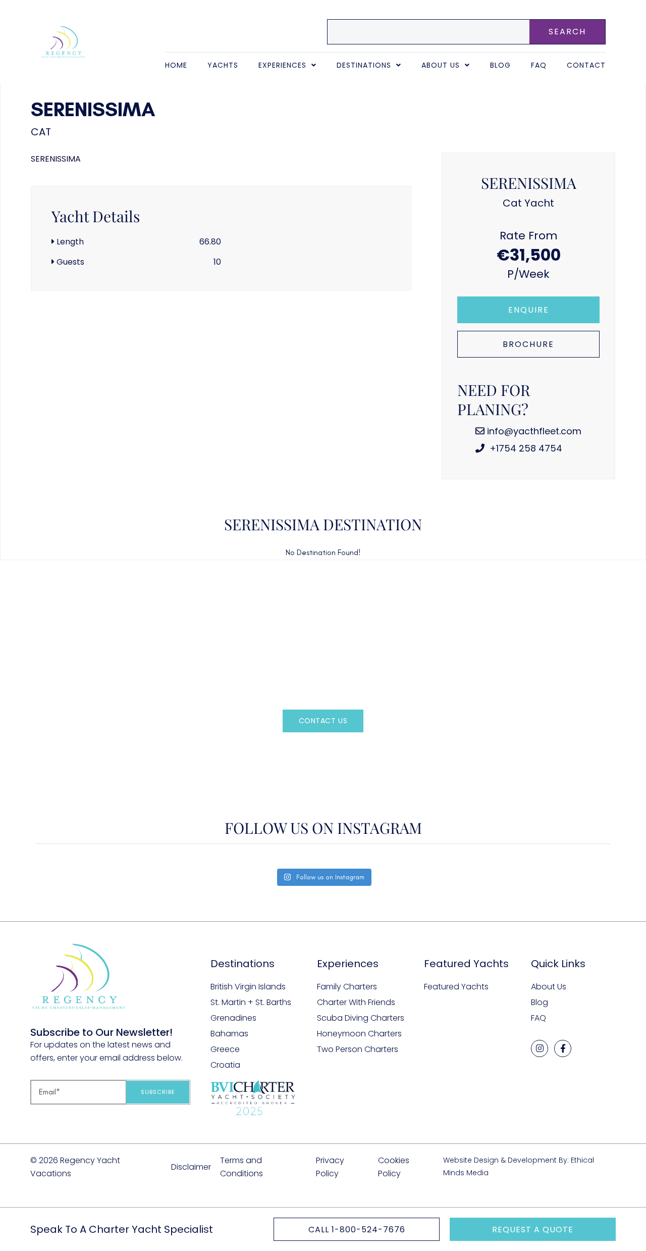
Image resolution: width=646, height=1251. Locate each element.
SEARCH (567, 31)
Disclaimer (191, 1167)
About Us (440, 65)
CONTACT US (323, 721)
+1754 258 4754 (524, 448)
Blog (500, 65)
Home (176, 65)
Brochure (528, 344)
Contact (586, 65)
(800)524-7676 (340, 751)
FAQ (539, 65)
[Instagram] (539, 1048)
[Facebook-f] (562, 1048)
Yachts (222, 65)
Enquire (528, 310)
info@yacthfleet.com (534, 431)
